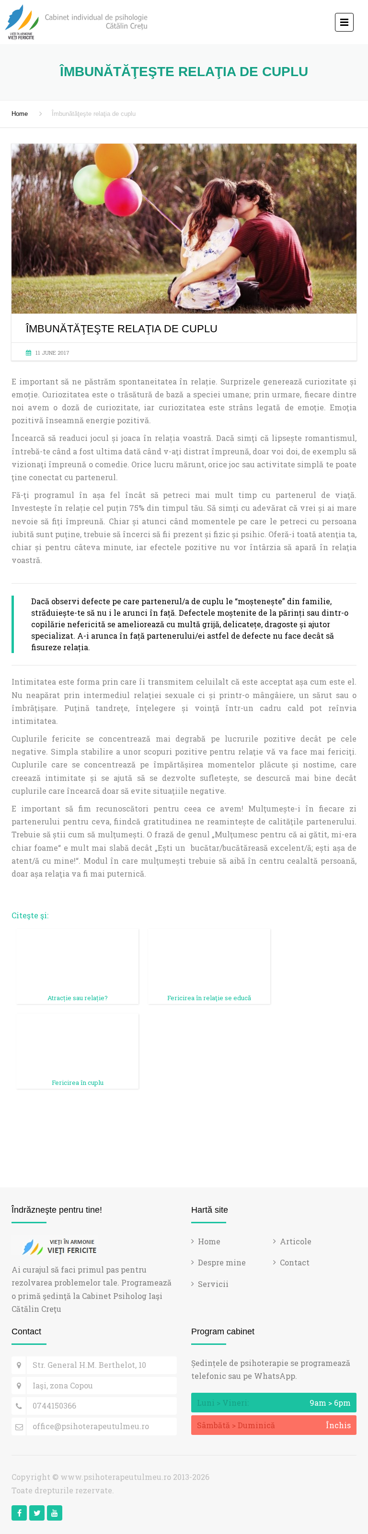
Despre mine (222, 1262)
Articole (295, 1241)
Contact (295, 1262)
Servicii (213, 1284)
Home (20, 113)
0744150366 (54, 1405)
